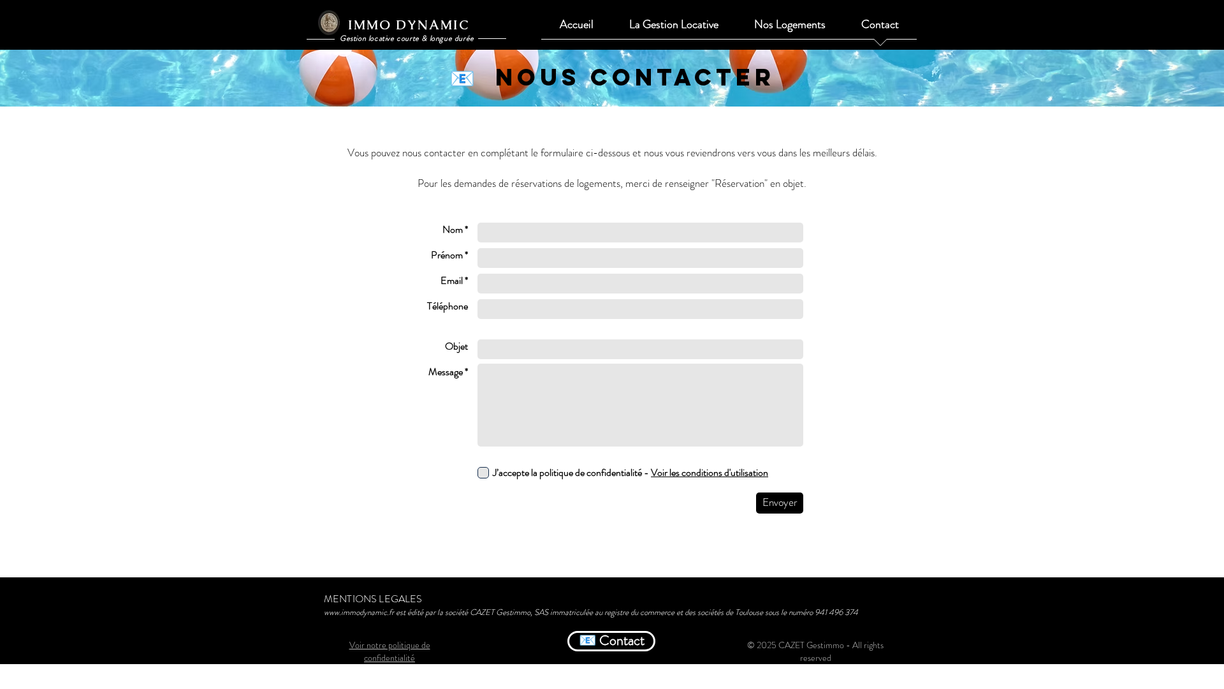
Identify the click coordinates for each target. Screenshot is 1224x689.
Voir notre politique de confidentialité (389, 651)
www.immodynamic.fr (359, 612)
